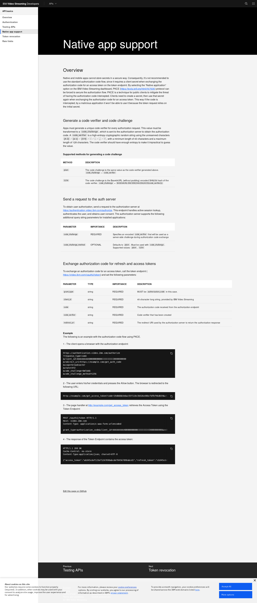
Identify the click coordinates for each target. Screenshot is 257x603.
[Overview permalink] (60, 70)
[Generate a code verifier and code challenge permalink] (60, 120)
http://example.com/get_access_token (108, 405)
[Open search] (246, 3)
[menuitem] (53, 3)
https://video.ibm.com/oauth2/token (81, 274)
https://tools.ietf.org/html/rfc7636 (138, 88)
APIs (51, 3)
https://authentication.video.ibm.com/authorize (87, 210)
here (197, 589)
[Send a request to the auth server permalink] (60, 199)
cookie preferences (127, 587)
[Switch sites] (253, 3)
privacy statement (119, 593)
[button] (255, 580)
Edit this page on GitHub (75, 491)
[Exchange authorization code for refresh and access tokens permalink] (60, 263)
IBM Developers (21, 3)
